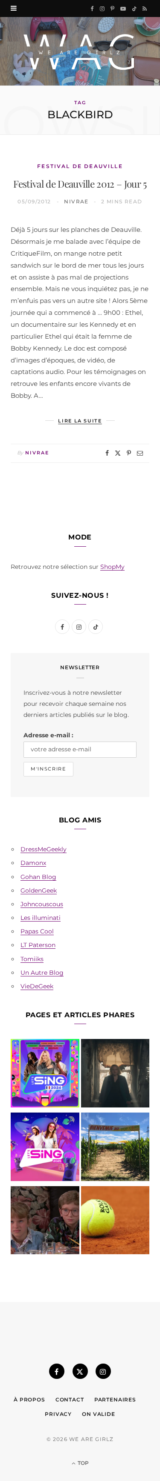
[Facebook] (107, 453)
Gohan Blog (38, 877)
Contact (69, 1399)
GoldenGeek (38, 890)
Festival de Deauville (79, 166)
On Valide (98, 1414)
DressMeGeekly (43, 849)
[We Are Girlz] (80, 51)
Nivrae (76, 201)
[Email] (140, 453)
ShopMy (112, 567)
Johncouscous (41, 904)
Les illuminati (40, 918)
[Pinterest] (129, 453)
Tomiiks (32, 959)
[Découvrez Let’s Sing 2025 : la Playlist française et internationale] (45, 1148)
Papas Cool (37, 931)
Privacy (58, 1414)
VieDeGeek (36, 986)
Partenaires (115, 1399)
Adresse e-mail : (48, 735)
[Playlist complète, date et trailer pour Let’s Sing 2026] (45, 1075)
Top (82, 1463)
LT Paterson (37, 945)
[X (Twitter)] (80, 1371)
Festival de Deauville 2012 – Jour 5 (79, 183)
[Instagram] (103, 1371)
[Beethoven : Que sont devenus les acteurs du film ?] (45, 1222)
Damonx (33, 863)
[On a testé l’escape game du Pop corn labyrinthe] (115, 1148)
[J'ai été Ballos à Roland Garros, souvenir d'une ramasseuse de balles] (115, 1222)
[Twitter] (118, 453)
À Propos (29, 1399)
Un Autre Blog (42, 972)
